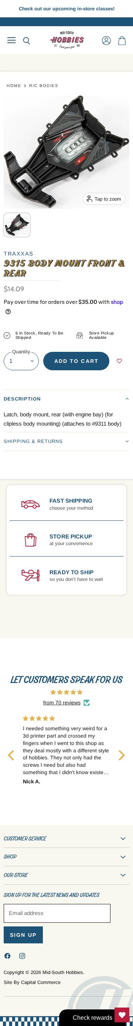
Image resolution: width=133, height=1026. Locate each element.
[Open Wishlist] (122, 1015)
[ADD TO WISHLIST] (119, 361)
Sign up (23, 935)
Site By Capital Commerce (32, 982)
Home (14, 85)
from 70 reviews (62, 703)
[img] (66, 692)
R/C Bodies (43, 85)
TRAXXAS (19, 253)
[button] (66, 398)
